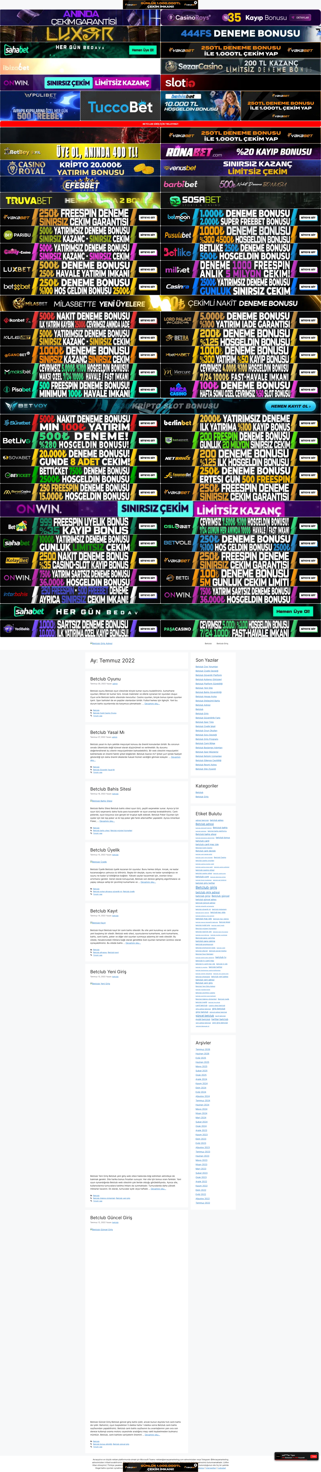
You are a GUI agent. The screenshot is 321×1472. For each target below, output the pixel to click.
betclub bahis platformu (217, 831)
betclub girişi (203, 896)
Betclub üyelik (129, 891)
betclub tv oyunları (202, 967)
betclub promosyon (204, 944)
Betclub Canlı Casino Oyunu (104, 713)
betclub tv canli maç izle (205, 964)
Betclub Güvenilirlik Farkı (208, 718)
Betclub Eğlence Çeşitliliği (208, 760)
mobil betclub (203, 1019)
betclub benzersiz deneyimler (205, 838)
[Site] (80, 217)
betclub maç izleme (221, 919)
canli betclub (201, 1005)
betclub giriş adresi (208, 892)
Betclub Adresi (203, 705)
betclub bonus (223, 837)
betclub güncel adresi (205, 903)
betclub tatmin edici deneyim (205, 957)
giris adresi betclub (203, 1009)
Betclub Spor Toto (205, 722)
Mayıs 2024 (201, 1109)
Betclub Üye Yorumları (207, 666)
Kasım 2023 (202, 1134)
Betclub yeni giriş (123, 1198)
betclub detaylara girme (218, 877)
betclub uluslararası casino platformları (208, 970)
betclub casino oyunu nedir (204, 867)
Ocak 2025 (201, 1075)
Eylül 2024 (201, 1092)
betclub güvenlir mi (203, 909)
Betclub (208, 643)
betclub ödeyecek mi (202, 1026)
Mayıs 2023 (201, 1160)
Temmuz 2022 (203, 1203)
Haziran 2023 (202, 1156)
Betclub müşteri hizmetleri (121, 830)
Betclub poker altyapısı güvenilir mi (107, 891)
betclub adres (216, 820)
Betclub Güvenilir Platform (209, 675)
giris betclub (218, 1008)
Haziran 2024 (202, 1105)
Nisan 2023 (201, 1164)
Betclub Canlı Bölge (205, 743)
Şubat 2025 (201, 1070)
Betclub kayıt (113, 952)
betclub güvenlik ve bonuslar (205, 906)
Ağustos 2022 (203, 1198)
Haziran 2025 (202, 1062)
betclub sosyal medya (217, 951)
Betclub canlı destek (206, 851)
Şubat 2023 (202, 1173)
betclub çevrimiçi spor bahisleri (206, 996)
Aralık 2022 (201, 1181)
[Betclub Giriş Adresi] (101, 643)
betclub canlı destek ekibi (204, 854)
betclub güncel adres (206, 899)
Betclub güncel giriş (121, 1444)
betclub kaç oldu (217, 912)
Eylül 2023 (201, 1143)
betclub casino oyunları (205, 861)
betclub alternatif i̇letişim (204, 828)
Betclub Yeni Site (204, 688)
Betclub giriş (206, 887)
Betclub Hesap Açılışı (206, 696)
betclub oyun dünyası (202, 935)
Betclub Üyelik (105, 850)
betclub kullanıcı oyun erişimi (205, 916)
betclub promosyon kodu (205, 948)
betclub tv (220, 957)
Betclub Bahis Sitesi (110, 789)
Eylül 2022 (201, 1194)
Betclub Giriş (222, 643)
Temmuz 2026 (203, 1049)
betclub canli (202, 840)
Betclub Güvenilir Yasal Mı (104, 770)
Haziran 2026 (202, 1053)
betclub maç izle (204, 918)
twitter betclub (219, 1019)
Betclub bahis (220, 827)
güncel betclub (205, 1015)
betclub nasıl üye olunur (220, 932)
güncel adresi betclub (218, 1012)
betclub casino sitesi (205, 870)
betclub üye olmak (214, 1002)
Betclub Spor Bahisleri (204, 954)
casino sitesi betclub (217, 1005)
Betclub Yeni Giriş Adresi (205, 986)
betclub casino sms (219, 873)
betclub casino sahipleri (221, 867)
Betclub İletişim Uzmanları (209, 756)
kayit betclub (220, 1016)
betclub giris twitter (205, 883)
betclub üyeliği (201, 1002)
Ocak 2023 (201, 1177)
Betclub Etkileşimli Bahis (208, 701)
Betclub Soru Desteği (206, 735)
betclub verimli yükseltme (204, 974)
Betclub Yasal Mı (107, 732)
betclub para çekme (205, 941)
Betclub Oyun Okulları (206, 730)
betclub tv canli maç (205, 960)
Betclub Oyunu (105, 678)
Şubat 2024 (202, 1122)
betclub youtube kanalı (203, 989)
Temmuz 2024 (203, 1100)
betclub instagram (219, 909)
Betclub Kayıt (104, 910)
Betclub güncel (220, 896)
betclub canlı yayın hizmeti (204, 857)
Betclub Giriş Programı (207, 739)
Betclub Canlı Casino (204, 848)
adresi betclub (202, 820)
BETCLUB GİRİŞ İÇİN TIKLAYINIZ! (160, 124)
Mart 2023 (201, 1169)
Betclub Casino (220, 857)
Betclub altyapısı (100, 952)
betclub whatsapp (203, 977)
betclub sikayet (202, 951)
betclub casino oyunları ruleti (205, 864)
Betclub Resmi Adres (206, 764)
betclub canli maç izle (207, 844)
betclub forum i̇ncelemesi (204, 880)
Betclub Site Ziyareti (206, 769)
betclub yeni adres (219, 976)
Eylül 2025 (201, 1058)
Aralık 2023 (201, 1130)
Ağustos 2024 (203, 1096)
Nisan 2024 (201, 1113)
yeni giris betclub (220, 1023)
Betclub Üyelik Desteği (207, 671)
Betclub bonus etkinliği (102, 1444)
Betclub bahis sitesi (101, 830)
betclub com (202, 876)
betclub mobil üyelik (217, 925)
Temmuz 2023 (203, 1151)
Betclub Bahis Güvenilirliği (209, 692)
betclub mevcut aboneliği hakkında (207, 922)
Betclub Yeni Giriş (108, 971)
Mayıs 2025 (201, 1066)
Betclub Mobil (224, 922)
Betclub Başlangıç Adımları (209, 747)
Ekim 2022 (201, 1190)
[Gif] (160, 303)
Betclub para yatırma (205, 938)
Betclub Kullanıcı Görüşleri (209, 679)
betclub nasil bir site (204, 932)
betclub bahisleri (201, 831)
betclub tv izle (221, 964)
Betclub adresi (205, 824)
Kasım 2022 (202, 1186)
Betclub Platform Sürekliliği (209, 683)
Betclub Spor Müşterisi (207, 752)
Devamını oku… (152, 703)
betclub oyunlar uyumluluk (219, 935)
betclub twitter (215, 967)
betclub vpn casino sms (220, 974)
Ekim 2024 (201, 1088)
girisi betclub (202, 1012)
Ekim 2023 (201, 1139)
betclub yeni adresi (205, 980)
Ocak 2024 (201, 1126)
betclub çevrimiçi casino (205, 993)
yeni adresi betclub (203, 1023)
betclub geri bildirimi (219, 880)
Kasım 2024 (202, 1083)
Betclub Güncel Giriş (111, 1217)
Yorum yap (97, 716)
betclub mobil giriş (203, 925)
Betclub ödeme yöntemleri (104, 1198)
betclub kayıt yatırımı (202, 912)
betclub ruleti (221, 948)
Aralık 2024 (201, 1079)
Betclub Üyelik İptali (205, 726)
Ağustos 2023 (203, 1147)
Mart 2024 (201, 1117)
